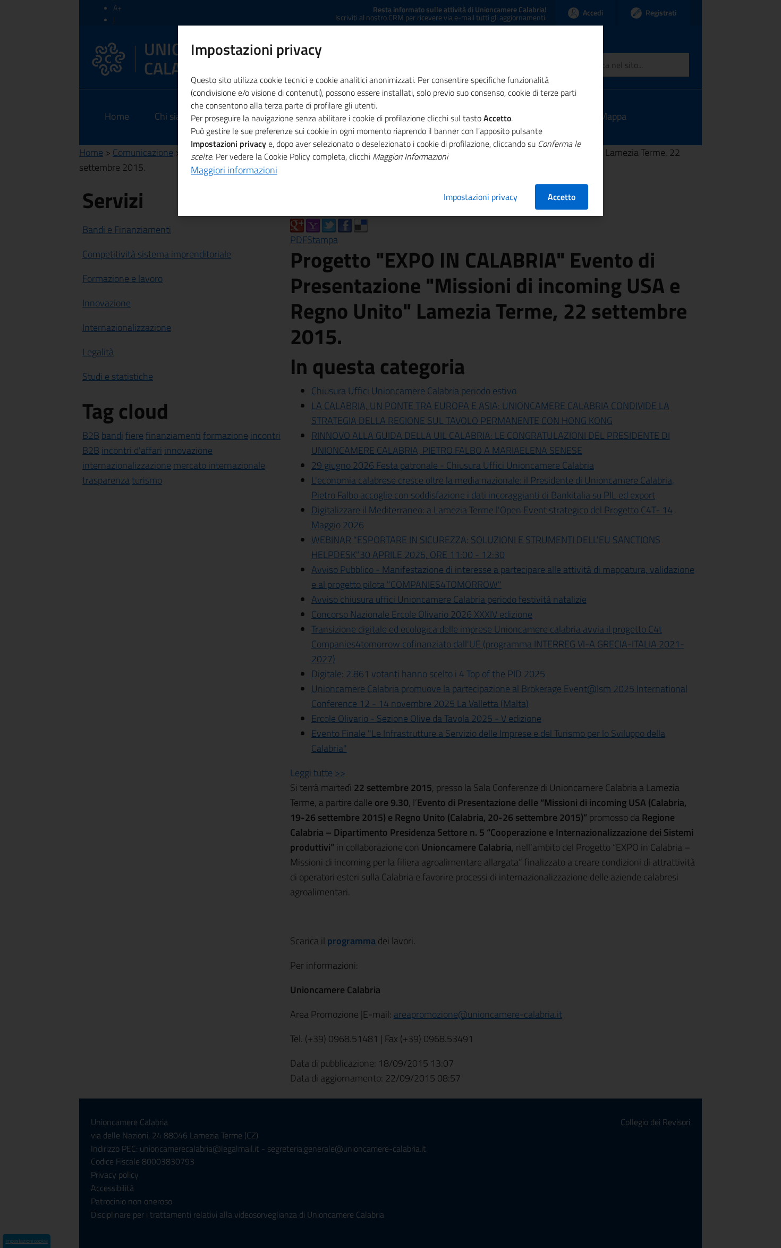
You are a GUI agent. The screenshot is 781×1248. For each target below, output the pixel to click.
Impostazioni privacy (480, 196)
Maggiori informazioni (234, 170)
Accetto (561, 196)
